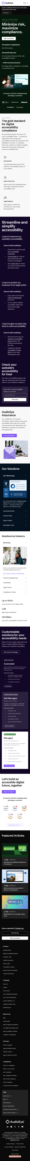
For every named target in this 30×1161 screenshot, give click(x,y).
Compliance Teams (9, 592)
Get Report (6, 12)
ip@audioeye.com (14, 1140)
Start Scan (15, 399)
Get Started (8, 686)
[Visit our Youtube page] (22, 1126)
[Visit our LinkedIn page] (7, 1126)
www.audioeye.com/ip (13, 1138)
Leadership (7, 583)
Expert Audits (7, 520)
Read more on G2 (14, 825)
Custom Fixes (7, 516)
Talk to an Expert (9, 38)
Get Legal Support (9, 435)
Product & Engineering (10, 578)
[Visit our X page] (15, 1126)
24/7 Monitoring (8, 476)
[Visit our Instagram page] (11, 1126)
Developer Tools (8, 525)
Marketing (6, 543)
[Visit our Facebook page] (18, 1126)
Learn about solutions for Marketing (13, 573)
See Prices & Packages (11, 652)
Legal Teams (7, 587)
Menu (24, 3)
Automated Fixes (8, 511)
